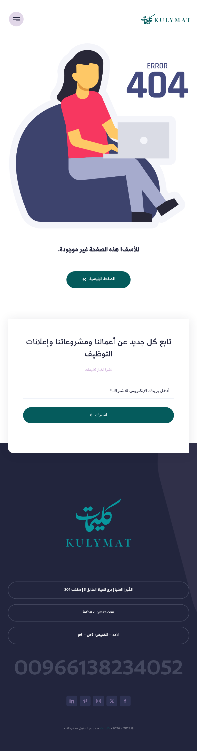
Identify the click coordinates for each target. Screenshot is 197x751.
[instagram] (98, 701)
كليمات (105, 728)
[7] (165, 2)
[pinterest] (85, 701)
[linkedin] (71, 701)
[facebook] (125, 701)
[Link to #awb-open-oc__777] (16, 19)
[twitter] (111, 701)
